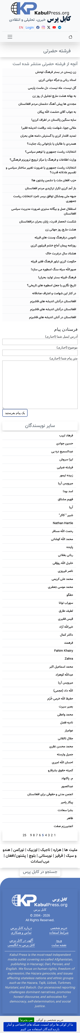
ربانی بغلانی (65, 555)
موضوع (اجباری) (67, 347)
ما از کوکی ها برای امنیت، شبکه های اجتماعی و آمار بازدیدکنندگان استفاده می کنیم (40, 1026)
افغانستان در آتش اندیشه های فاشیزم (52, 317)
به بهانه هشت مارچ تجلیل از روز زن (54, 96)
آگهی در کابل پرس (21, 940)
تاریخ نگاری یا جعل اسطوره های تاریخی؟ (51, 285)
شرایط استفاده (59, 932)
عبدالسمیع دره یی (62, 451)
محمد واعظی (65, 714)
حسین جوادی (64, 443)
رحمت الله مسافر (62, 531)
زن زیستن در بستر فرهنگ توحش (55, 72)
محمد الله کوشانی (62, 539)
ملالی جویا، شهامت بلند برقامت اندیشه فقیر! (48, 128)
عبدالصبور (67, 786)
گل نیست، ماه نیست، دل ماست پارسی (52, 88)
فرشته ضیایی (65, 467)
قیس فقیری (65, 619)
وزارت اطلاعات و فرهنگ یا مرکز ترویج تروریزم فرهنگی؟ (43, 160)
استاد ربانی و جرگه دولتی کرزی (57, 80)
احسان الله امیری (62, 762)
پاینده (69, 547)
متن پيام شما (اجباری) (64, 358)
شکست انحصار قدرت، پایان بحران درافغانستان (47, 221)
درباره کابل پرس (21, 928)
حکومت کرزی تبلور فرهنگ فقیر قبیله (53, 261)
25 (24, 835)
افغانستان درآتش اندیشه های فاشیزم (53, 301)
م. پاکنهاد (67, 778)
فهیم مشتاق (65, 499)
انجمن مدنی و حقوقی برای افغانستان (50, 794)
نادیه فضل (66, 722)
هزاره (57, 850)
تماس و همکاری (21, 932)
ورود (59, 940)
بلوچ (32, 856)
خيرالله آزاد (66, 627)
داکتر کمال (66, 635)
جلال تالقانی (65, 738)
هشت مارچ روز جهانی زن (60, 229)
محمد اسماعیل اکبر (61, 666)
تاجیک (45, 850)
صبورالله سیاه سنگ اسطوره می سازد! (53, 269)
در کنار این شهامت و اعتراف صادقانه (54, 293)
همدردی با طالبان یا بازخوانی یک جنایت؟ (51, 144)
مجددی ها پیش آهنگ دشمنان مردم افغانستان (47, 104)
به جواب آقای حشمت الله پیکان (56, 112)
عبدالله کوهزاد (64, 674)
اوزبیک (32, 850)
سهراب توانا (66, 603)
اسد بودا (68, 491)
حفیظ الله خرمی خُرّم (60, 698)
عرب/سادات (40, 862)
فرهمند (68, 643)
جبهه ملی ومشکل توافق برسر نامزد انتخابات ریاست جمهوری (44, 199)
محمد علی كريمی (62, 579)
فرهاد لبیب (66, 435)
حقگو (70, 595)
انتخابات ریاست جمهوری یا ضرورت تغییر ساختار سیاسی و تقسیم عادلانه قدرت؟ (41, 170)
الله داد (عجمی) (63, 690)
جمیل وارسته (65, 754)
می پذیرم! (26, 1020)
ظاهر (70, 818)
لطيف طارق (66, 611)
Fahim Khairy (63, 651)
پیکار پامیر (67, 802)
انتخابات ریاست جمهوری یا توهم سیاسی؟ (50, 152)
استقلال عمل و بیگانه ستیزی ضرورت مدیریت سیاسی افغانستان (43, 211)
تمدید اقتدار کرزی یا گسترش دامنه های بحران (48, 136)
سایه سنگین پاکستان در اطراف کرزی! (53, 120)
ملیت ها (70, 850)
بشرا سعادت (65, 810)
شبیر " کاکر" (66, 515)
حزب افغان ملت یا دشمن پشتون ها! (53, 180)
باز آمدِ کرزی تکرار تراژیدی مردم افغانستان (50, 188)
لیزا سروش (66, 459)
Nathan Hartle (63, 523)
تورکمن (18, 850)
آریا (71, 507)
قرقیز (59, 856)
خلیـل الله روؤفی (63, 563)
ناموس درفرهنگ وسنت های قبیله (55, 237)
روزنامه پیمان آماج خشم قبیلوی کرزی (53, 245)
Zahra (69, 659)
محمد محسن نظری (61, 746)
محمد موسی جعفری (60, 587)
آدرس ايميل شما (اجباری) (61, 336)
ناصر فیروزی (65, 571)
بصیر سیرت (66, 706)
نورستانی (45, 856)
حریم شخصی (58, 928)
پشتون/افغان (16, 856)
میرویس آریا (65, 483)
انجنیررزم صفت (63, 826)
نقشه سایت (58, 945)
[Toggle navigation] (10, 36)
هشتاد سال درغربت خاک (61, 253)
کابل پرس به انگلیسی (21, 945)
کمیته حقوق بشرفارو (60, 770)
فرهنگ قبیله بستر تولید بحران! (57, 277)
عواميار (69, 730)
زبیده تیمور (66, 475)
